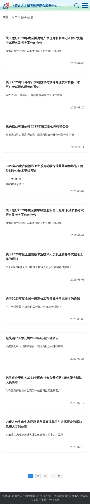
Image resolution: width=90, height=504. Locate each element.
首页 (14, 17)
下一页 (56, 476)
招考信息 (27, 17)
